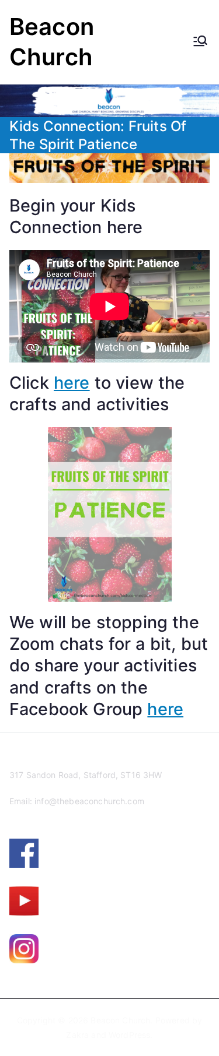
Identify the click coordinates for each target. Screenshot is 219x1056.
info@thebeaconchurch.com (89, 801)
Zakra (77, 1035)
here (72, 382)
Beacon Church (120, 1020)
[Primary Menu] (200, 42)
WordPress (129, 1035)
